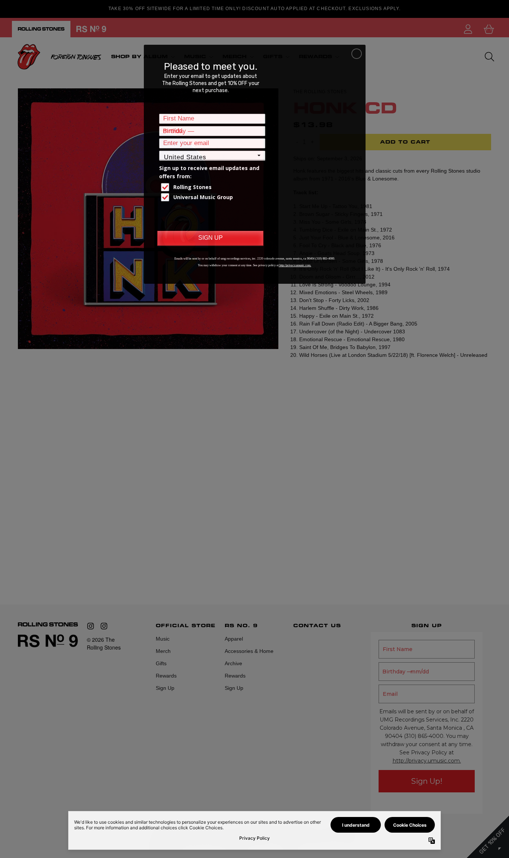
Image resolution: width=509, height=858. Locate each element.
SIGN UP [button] (210, 238)
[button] (356, 53)
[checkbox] (213, 187)
